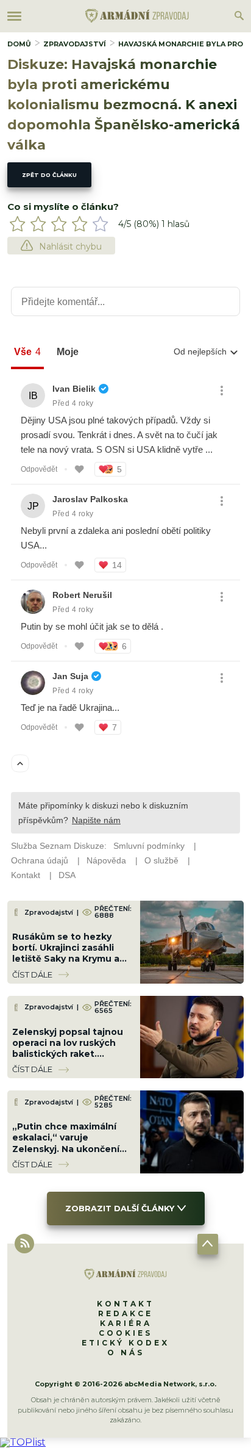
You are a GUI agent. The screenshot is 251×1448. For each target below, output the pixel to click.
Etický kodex (125, 1342)
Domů (19, 44)
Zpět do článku (49, 174)
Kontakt (125, 1303)
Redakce (125, 1313)
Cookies (125, 1333)
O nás (125, 1352)
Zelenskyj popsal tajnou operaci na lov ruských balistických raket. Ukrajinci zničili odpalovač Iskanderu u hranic (71, 1054)
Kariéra (126, 1323)
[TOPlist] (23, 1442)
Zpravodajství (74, 44)
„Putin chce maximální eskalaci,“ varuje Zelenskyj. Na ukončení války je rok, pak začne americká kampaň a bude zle (70, 1154)
